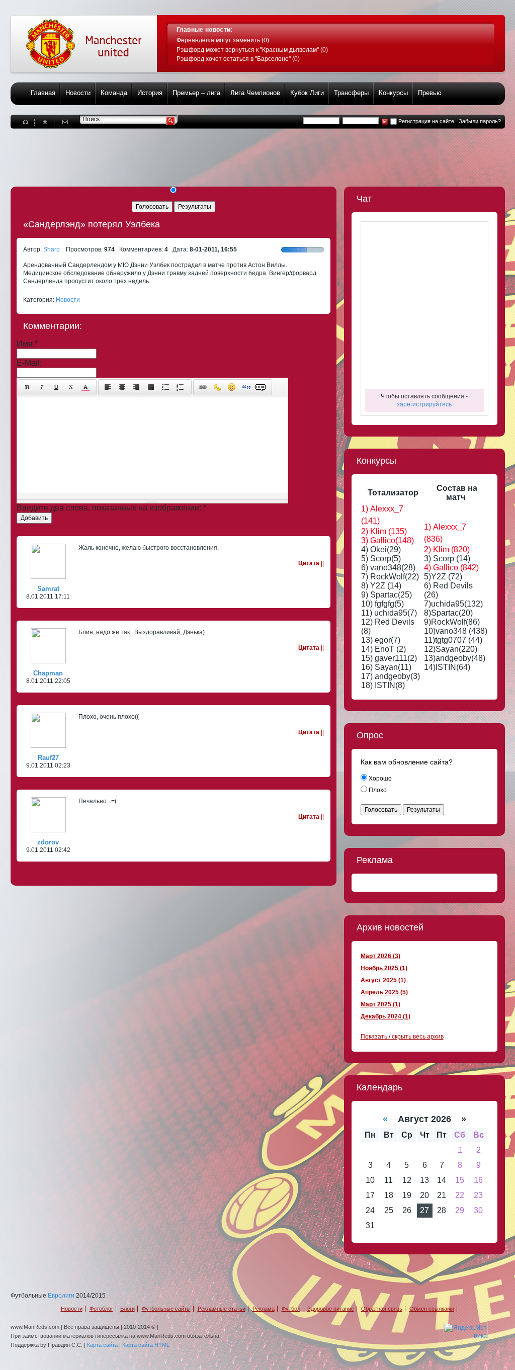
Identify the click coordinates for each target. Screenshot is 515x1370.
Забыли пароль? (480, 121)
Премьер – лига (196, 93)
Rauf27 (48, 757)
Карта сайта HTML (145, 1345)
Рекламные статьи (221, 1309)
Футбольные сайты (166, 1309)
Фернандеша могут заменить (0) (223, 40)
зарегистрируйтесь (424, 404)
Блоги (127, 1309)
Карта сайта (102, 1345)
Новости (78, 93)
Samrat (48, 588)
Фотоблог (101, 1309)
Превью (430, 93)
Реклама (263, 1309)
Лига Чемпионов (255, 93)
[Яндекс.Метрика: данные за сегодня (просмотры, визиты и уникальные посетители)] (466, 1330)
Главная (43, 93)
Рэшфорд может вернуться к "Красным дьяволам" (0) (252, 49)
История (149, 93)
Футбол (291, 1309)
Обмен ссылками (431, 1309)
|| (311, 563)
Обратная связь (381, 1309)
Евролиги (61, 1295)
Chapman (48, 673)
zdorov (48, 842)
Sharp (51, 249)
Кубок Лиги (307, 93)
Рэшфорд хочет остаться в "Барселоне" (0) (238, 58)
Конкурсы (393, 93)
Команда (114, 93)
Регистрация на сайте (426, 121)
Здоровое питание (330, 1309)
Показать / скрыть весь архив (402, 1036)
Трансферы (351, 93)
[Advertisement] (194, 151)
